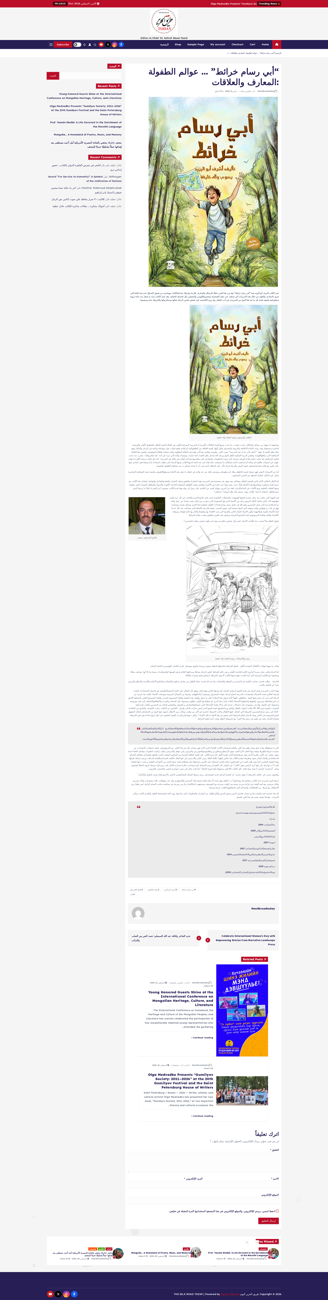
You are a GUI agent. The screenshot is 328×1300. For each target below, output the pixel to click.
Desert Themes (230, 1294)
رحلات (242, 91)
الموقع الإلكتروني (270, 1194)
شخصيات (173, 983)
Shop (178, 44)
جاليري (248, 91)
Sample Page (195, 44)
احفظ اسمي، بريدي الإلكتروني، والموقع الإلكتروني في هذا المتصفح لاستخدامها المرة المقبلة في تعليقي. (222, 1211)
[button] (257, 1242)
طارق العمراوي (136, 889)
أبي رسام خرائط (188, 889)
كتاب (132, 894)
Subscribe (63, 44)
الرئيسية (164, 44)
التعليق (274, 1149)
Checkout (238, 44)
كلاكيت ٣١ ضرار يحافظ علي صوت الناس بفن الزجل (78, 199)
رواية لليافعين (153, 889)
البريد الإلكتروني (193, 1178)
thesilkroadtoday (266, 91)
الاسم (275, 1178)
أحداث (187, 983)
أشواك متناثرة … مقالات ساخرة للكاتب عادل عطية (78, 206)
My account (217, 44)
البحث (112, 66)
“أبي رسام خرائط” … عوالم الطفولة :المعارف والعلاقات (252, 53)
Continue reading (202, 1037)
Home (265, 44)
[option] (241, 1253)
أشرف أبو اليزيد (170, 889)
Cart (252, 44)
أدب (253, 91)
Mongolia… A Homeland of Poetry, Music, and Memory (87, 134)
